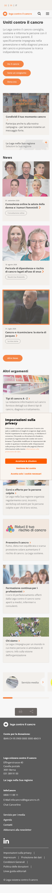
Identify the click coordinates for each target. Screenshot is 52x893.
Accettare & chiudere (26, 461)
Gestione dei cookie (26, 468)
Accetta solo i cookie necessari (26, 474)
